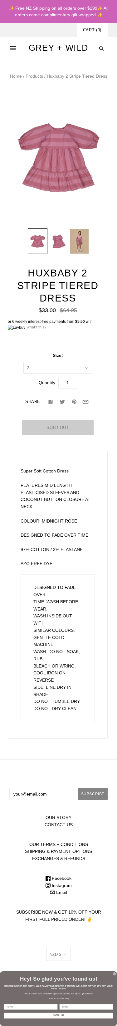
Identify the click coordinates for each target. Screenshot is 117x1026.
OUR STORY (58, 817)
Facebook (61, 878)
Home (16, 76)
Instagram (61, 885)
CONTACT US (59, 824)
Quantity (47, 382)
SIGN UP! (58, 1015)
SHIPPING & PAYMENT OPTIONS (58, 851)
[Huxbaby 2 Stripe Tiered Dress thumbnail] (37, 241)
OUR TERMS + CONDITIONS (58, 844)
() (92, 30)
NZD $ (55, 954)
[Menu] (13, 48)
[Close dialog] (114, 974)
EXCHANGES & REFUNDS (58, 858)
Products (34, 76)
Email (61, 892)
